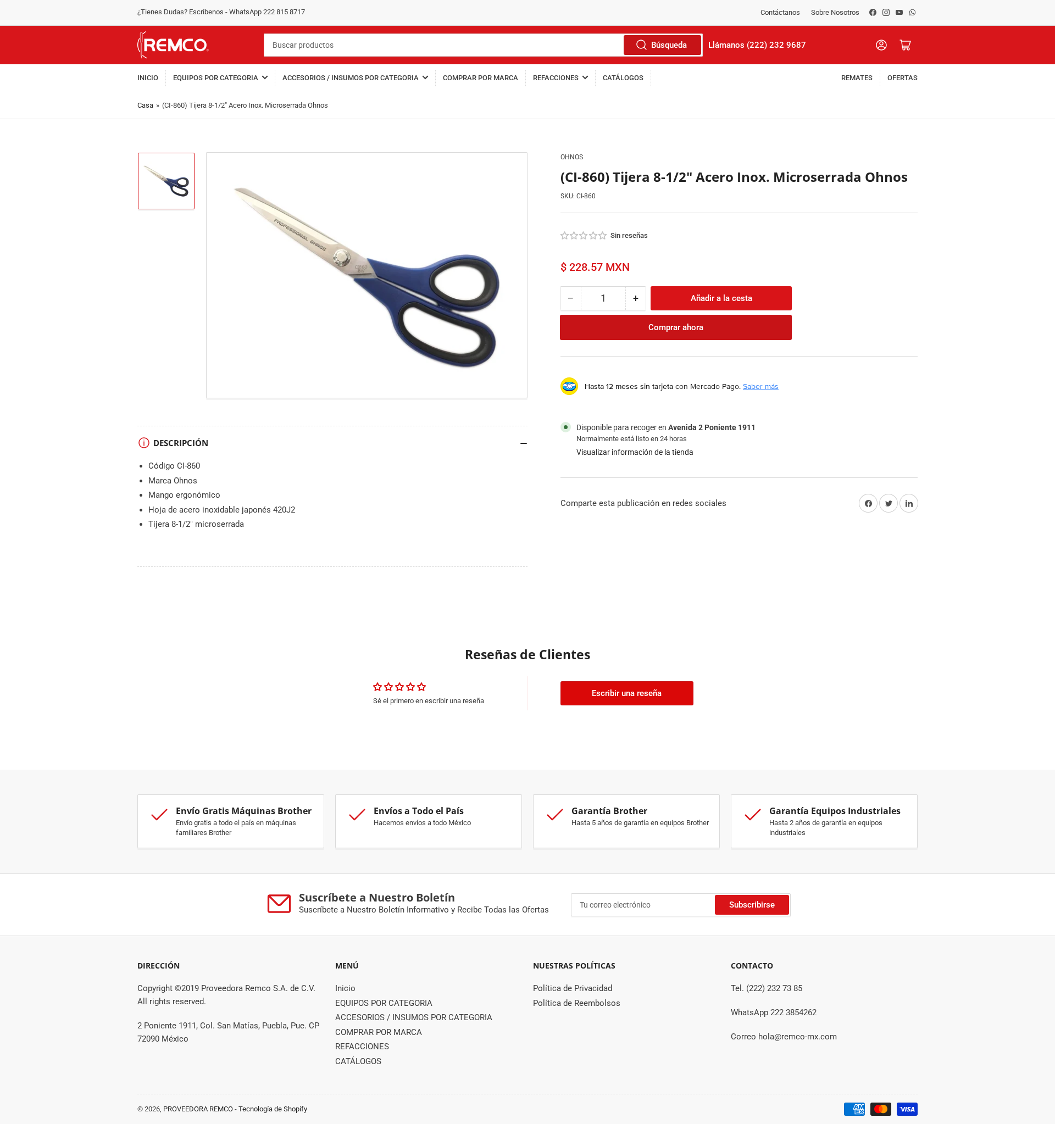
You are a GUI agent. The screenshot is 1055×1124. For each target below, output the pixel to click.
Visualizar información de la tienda (634, 452)
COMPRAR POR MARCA (480, 78)
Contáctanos (780, 12)
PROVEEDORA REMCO (198, 1109)
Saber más (761, 386)
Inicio (147, 78)
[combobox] (483, 45)
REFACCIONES (556, 78)
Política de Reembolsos (576, 1003)
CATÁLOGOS (623, 78)
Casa (145, 105)
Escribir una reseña (627, 693)
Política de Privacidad (572, 988)
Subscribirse (752, 905)
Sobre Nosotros (835, 12)
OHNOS (571, 157)
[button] (584, 236)
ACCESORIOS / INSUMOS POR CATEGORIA (350, 78)
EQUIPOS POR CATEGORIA (215, 78)
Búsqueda (669, 45)
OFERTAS (902, 78)
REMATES (857, 78)
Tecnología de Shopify (272, 1109)
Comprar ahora (675, 327)
